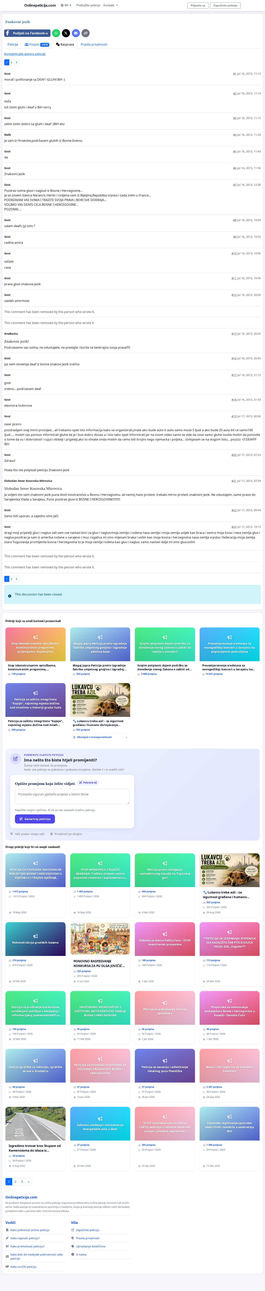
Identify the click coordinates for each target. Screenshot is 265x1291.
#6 (234, 168)
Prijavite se (198, 5)
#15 (234, 333)
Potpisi (38, 44)
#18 (234, 399)
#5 (234, 151)
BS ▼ (68, 5)
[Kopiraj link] (85, 33)
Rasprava (67, 44)
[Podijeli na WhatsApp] (56, 33)
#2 (234, 93)
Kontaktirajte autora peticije (24, 54)
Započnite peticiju (225, 5)
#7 (234, 185)
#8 (234, 220)
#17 (234, 375)
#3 (234, 118)
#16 (234, 358)
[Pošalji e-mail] (76, 33)
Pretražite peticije (88, 5)
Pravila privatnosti (94, 44)
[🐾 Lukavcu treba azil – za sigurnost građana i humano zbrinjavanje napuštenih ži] (100, 712)
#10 (234, 253)
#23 (234, 527)
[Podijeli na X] (66, 33)
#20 (234, 455)
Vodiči (10, 1222)
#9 (234, 236)
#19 (234, 416)
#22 (234, 510)
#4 (234, 135)
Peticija (13, 44)
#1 (234, 73)
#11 (234, 278)
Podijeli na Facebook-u (30, 33)
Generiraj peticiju (37, 819)
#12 (234, 295)
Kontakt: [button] (109, 5)
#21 (234, 481)
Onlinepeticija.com (40, 5)
